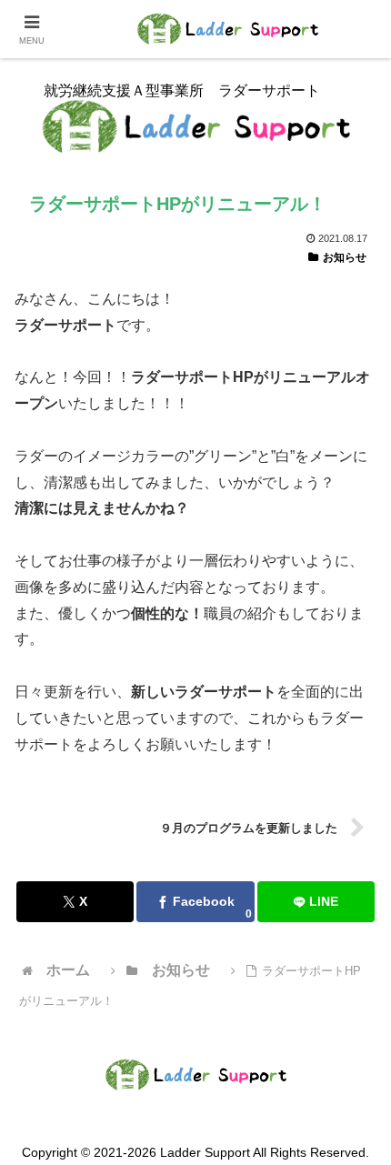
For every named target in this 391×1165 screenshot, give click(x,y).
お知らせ (344, 257)
